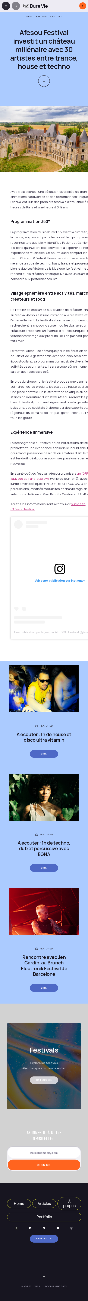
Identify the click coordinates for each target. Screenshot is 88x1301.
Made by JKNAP (30, 1286)
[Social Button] (16, 1228)
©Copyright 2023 (56, 1286)
